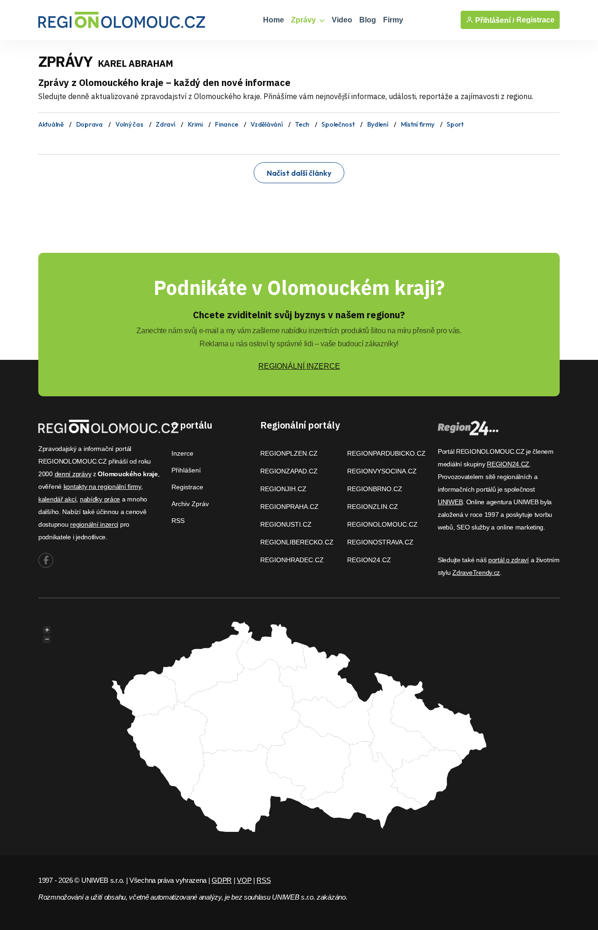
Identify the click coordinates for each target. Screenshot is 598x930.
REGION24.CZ (369, 560)
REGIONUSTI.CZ (286, 524)
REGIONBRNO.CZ (374, 489)
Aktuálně (51, 124)
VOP (244, 880)
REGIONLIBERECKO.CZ (297, 542)
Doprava (89, 124)
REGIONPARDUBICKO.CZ (386, 453)
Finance (226, 124)
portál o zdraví (508, 560)
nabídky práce (100, 499)
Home (273, 20)
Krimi (195, 124)
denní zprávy (73, 474)
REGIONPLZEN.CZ (289, 453)
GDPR (222, 880)
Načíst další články (299, 173)
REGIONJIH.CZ (283, 489)
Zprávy (304, 20)
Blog (367, 20)
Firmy (393, 20)
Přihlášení (186, 470)
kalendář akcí (57, 499)
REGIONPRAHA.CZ (289, 506)
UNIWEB (450, 502)
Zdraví (165, 124)
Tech (302, 124)
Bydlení (377, 124)
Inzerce (182, 453)
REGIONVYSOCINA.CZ (382, 471)
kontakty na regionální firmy (102, 486)
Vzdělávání (266, 124)
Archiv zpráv (190, 504)
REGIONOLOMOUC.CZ (382, 524)
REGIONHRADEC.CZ (292, 560)
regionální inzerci (94, 524)
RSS (178, 520)
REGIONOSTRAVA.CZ (380, 542)
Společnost (337, 124)
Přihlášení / (493, 20)
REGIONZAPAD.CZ (289, 471)
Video (342, 20)
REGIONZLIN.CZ (372, 506)
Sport (455, 124)
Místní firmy (417, 124)
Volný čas (129, 124)
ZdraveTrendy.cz (476, 572)
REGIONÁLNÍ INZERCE (299, 366)
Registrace (535, 19)
